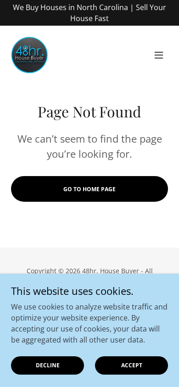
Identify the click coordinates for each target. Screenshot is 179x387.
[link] (29, 55)
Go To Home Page (89, 189)
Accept (131, 365)
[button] (159, 55)
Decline (48, 365)
